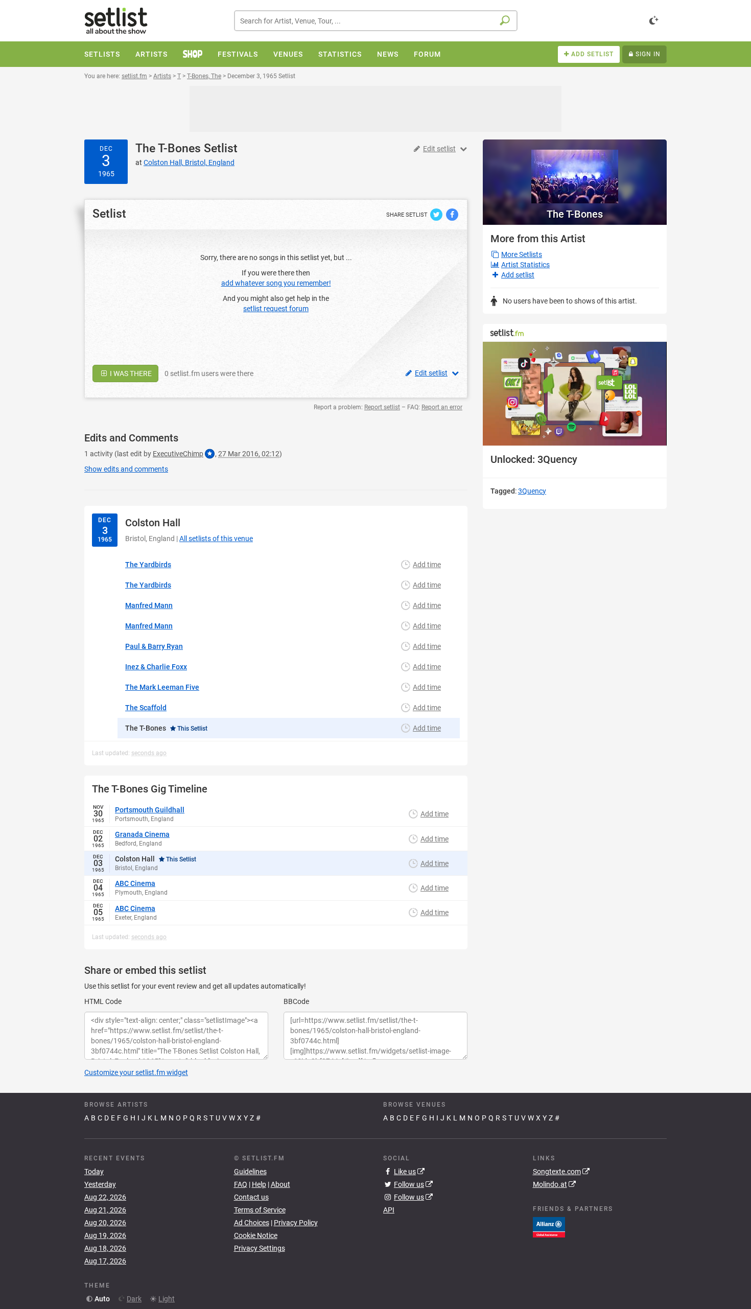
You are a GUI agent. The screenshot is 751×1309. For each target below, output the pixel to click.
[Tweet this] (437, 214)
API (388, 1210)
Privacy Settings (259, 1248)
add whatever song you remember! (276, 283)
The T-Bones (168, 148)
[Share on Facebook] (452, 214)
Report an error (441, 407)
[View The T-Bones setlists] (575, 171)
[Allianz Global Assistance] (549, 1227)
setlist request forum (276, 309)
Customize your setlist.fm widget (136, 1072)
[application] (575, 394)
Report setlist (382, 407)
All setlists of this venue (216, 538)
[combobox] (376, 20)
